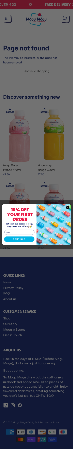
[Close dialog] (67, 207)
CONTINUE (19, 239)
